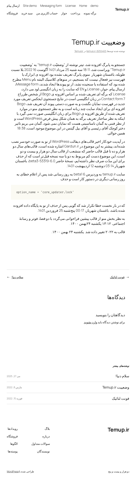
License (70, 6)
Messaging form (51, 6)
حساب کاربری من (47, 13)
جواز (64, 13)
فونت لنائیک (117, 277)
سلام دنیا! (17, 277)
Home (83, 6)
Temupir (78, 51)
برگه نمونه (90, 13)
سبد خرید (27, 13)
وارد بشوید (90, 322)
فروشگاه (12, 13)
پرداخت (75, 13)
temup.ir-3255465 (96, 51)
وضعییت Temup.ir (115, 387)
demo (94, 6)
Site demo (30, 6)
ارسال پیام (13, 6)
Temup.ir (122, 9)
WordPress (13, 471)
